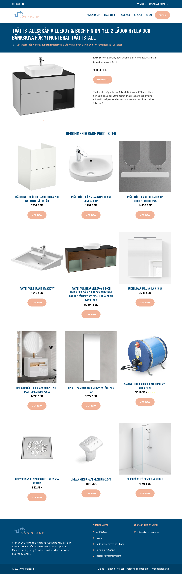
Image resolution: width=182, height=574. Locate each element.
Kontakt (110, 568)
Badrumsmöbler (125, 57)
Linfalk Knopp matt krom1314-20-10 (91, 479)
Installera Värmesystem (108, 555)
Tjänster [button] (109, 15)
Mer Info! (102, 79)
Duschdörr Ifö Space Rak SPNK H (145, 479)
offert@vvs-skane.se (158, 3)
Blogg (138, 15)
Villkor (120, 568)
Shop (149, 15)
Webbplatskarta (160, 568)
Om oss (125, 15)
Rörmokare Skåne (105, 550)
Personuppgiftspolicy (137, 568)
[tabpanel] (43, 86)
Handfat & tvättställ (145, 57)
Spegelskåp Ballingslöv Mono (145, 288)
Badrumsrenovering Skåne (110, 544)
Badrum (111, 57)
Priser (162, 15)
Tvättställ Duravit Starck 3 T (37, 288)
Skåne (143, 3)
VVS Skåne (93, 15)
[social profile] (23, 4)
